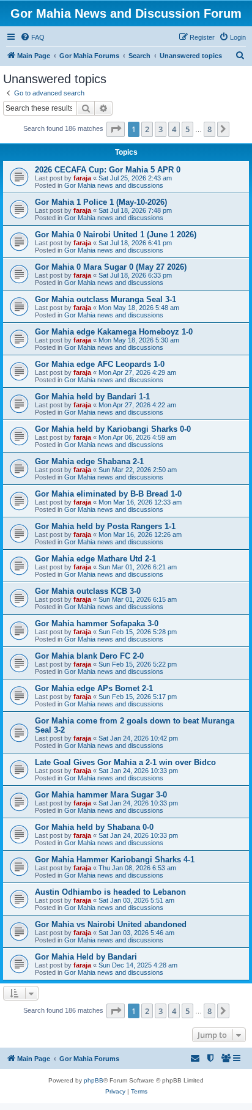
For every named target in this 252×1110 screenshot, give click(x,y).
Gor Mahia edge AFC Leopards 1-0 (100, 364)
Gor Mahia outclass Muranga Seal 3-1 (105, 299)
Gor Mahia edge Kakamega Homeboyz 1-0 (114, 331)
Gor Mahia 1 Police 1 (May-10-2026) (101, 202)
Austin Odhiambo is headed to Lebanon (110, 892)
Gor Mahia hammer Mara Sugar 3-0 (101, 794)
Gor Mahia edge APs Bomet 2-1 (94, 688)
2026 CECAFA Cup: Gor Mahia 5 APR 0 (107, 169)
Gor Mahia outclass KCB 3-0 (88, 591)
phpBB (93, 1080)
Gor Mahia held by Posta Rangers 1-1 (105, 526)
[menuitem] (32, 37)
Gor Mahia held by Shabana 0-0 (94, 827)
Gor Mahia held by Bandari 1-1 (92, 396)
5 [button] (187, 129)
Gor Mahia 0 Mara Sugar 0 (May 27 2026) (111, 267)
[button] (115, 129)
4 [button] (174, 129)
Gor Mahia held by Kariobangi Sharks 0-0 (113, 429)
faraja (82, 178)
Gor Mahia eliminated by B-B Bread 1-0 (108, 493)
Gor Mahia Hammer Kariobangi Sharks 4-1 (115, 859)
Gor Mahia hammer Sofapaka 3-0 (96, 623)
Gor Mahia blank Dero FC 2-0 (89, 655)
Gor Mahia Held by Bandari (86, 956)
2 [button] (147, 129)
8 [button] (209, 129)
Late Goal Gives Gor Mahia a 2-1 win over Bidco (125, 762)
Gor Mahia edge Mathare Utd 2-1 (95, 558)
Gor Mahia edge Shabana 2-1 (89, 461)
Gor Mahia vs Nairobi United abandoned (111, 924)
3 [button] (160, 129)
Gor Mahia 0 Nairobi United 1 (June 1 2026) (115, 234)
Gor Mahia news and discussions (113, 185)
